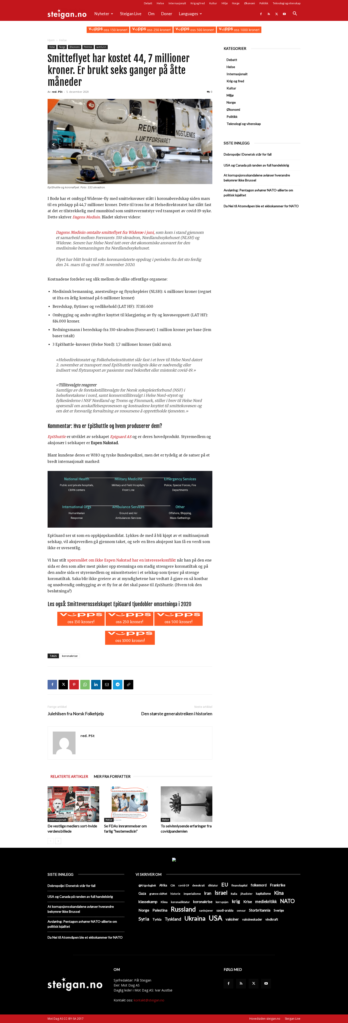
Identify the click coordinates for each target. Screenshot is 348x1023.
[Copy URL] (128, 684)
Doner (166, 13)
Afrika (163, 885)
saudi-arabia (224, 910)
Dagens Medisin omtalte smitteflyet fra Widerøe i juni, (105, 232)
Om (151, 13)
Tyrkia (156, 919)
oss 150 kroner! (115, 30)
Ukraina (194, 918)
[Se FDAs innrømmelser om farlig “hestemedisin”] (130, 804)
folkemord (259, 885)
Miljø (225, 3)
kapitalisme (263, 893)
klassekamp (147, 901)
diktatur (213, 885)
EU (224, 884)
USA (215, 917)
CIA (172, 885)
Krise (247, 901)
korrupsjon (222, 901)
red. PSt (57, 91)
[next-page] (58, 841)
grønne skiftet (158, 893)
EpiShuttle (57, 436)
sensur (241, 910)
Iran (207, 893)
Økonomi (249, 3)
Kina (279, 892)
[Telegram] (117, 684)
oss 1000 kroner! (246, 30)
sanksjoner (206, 910)
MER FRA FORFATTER (112, 776)
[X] (276, 14)
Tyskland (173, 919)
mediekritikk (266, 901)
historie (175, 893)
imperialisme (192, 893)
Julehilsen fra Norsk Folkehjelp (76, 713)
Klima (164, 901)
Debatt (148, 3)
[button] (294, 14)
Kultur (213, 3)
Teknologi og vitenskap (286, 3)
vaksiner (232, 919)
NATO (287, 901)
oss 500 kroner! (201, 30)
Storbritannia (259, 910)
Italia (234, 893)
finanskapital (239, 885)
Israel (221, 892)
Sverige (279, 910)
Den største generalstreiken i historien (176, 713)
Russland (183, 909)
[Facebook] (260, 14)
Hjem (51, 40)
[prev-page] (51, 841)
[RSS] (268, 14)
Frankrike (277, 885)
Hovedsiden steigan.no (264, 1019)
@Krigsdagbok (147, 885)
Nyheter (101, 13)
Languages (188, 13)
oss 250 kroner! (158, 30)
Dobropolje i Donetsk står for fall (248, 154)
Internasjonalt (177, 3)
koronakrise (70, 656)
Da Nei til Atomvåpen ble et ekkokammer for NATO (261, 206)
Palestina (159, 910)
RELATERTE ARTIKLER (69, 776)
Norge (236, 3)
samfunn (101, 47)
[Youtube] (284, 14)
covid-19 (183, 885)
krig (236, 901)
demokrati (198, 885)
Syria (143, 918)
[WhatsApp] (85, 684)
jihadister (247, 893)
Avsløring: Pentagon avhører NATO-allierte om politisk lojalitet (258, 192)
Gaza (142, 893)
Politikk (263, 3)
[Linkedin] (96, 684)
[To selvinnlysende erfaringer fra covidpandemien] (186, 804)
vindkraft (271, 919)
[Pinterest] (74, 684)
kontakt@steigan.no (149, 1000)
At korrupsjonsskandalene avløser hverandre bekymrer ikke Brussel (257, 177)
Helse (160, 3)
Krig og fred (198, 3)
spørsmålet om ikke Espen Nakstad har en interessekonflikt (121, 560)
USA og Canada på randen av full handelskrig (256, 165)
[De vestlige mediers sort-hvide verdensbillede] (73, 804)
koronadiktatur (180, 901)
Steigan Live (130, 13)
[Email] (107, 684)
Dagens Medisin (86, 217)
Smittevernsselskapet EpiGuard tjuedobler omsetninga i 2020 (129, 604)
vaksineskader (252, 919)
